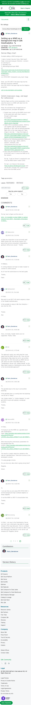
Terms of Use (5, 686)
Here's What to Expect (18, 14)
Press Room (4, 635)
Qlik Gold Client (5, 600)
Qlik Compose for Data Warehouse (11, 592)
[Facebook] (9, 663)
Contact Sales (5, 653)
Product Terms (5, 691)
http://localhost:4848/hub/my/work (15, 166)
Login (22, 2)
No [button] (22, 194)
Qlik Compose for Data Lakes (9, 589)
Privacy (3, 642)
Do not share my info (7, 693)
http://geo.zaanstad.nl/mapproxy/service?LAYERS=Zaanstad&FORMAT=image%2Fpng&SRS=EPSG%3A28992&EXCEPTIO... (17, 135)
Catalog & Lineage (6, 597)
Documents (4, 19)
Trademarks (4, 683)
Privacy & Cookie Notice (8, 680)
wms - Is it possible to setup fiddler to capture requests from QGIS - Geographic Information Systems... (14, 218)
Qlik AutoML (4, 582)
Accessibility (4, 640)
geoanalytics (8, 178)
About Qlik (4, 632)
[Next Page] (20, 541)
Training (3, 622)
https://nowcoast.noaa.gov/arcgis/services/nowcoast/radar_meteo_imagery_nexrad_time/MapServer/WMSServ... (15, 71)
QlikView (3, 584)
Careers (3, 645)
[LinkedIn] (5, 663)
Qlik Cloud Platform (6, 576)
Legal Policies (5, 678)
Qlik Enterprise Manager (7, 595)
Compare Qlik (5, 617)
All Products (4, 574)
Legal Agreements (6, 688)
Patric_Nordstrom (13, 47)
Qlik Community (6, 659)
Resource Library (6, 609)
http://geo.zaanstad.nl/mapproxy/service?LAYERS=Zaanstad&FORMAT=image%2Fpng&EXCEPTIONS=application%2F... (17, 148)
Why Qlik (3, 602)
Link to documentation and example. (11, 90)
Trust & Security (5, 637)
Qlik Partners (4, 612)
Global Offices (5, 650)
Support (3, 625)
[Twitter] (2, 663)
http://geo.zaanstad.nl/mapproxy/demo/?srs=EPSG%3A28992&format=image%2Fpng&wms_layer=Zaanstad (17, 121)
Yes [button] (11, 194)
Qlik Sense (20, 182)
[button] (29, 33)
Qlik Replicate (5, 587)
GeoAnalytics (10, 182)
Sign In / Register (25, 8)
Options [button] (28, 19)
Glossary (3, 620)
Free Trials (4, 615)
